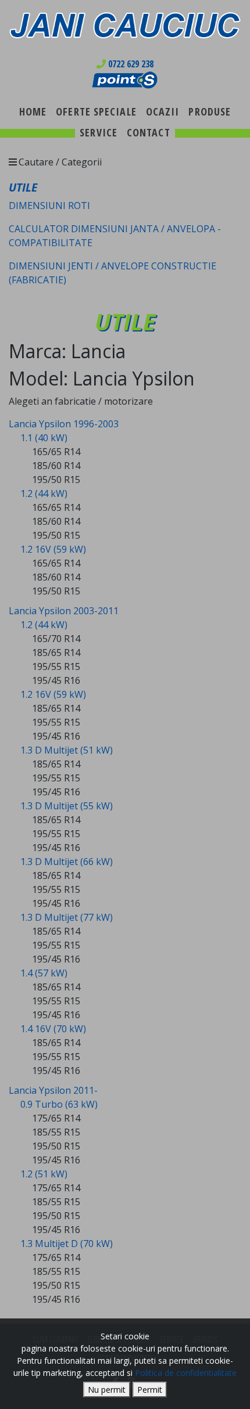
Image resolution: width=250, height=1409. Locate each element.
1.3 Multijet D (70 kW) (66, 1243)
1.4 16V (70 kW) (53, 1028)
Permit (149, 1389)
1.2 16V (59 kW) (53, 549)
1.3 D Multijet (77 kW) (66, 917)
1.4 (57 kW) (43, 973)
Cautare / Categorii (60, 162)
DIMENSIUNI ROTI (49, 205)
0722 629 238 (129, 63)
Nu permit (107, 1389)
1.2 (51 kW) (43, 1173)
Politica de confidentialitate (186, 1372)
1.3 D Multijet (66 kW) (66, 861)
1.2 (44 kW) (43, 493)
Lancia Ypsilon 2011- (53, 1090)
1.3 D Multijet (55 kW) (66, 805)
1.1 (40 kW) (43, 437)
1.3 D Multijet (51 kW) (66, 750)
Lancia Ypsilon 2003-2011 (64, 610)
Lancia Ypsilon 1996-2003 (64, 423)
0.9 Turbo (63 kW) (59, 1104)
